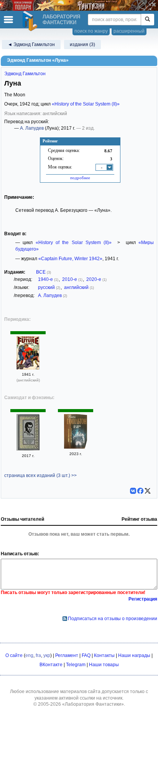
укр (46, 655)
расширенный (129, 31)
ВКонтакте (51, 664)
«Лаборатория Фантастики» (93, 704)
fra (38, 655)
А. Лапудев (32, 128)
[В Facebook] (140, 491)
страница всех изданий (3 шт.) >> (40, 475)
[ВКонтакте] (133, 491)
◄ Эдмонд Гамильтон (31, 44)
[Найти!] (147, 19)
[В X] (148, 491)
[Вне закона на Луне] (28, 449)
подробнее (80, 177)
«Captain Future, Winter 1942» (70, 258)
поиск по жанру (91, 31)
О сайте (14, 655)
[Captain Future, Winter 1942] (28, 368)
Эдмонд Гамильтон (25, 73)
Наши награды (134, 655)
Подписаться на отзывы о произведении (112, 618)
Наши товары (104, 664)
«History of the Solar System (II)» (86, 104)
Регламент (66, 655)
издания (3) (82, 44)
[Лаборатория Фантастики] (31, 21)
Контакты (104, 655)
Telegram (76, 664)
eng (29, 655)
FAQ (86, 655)
